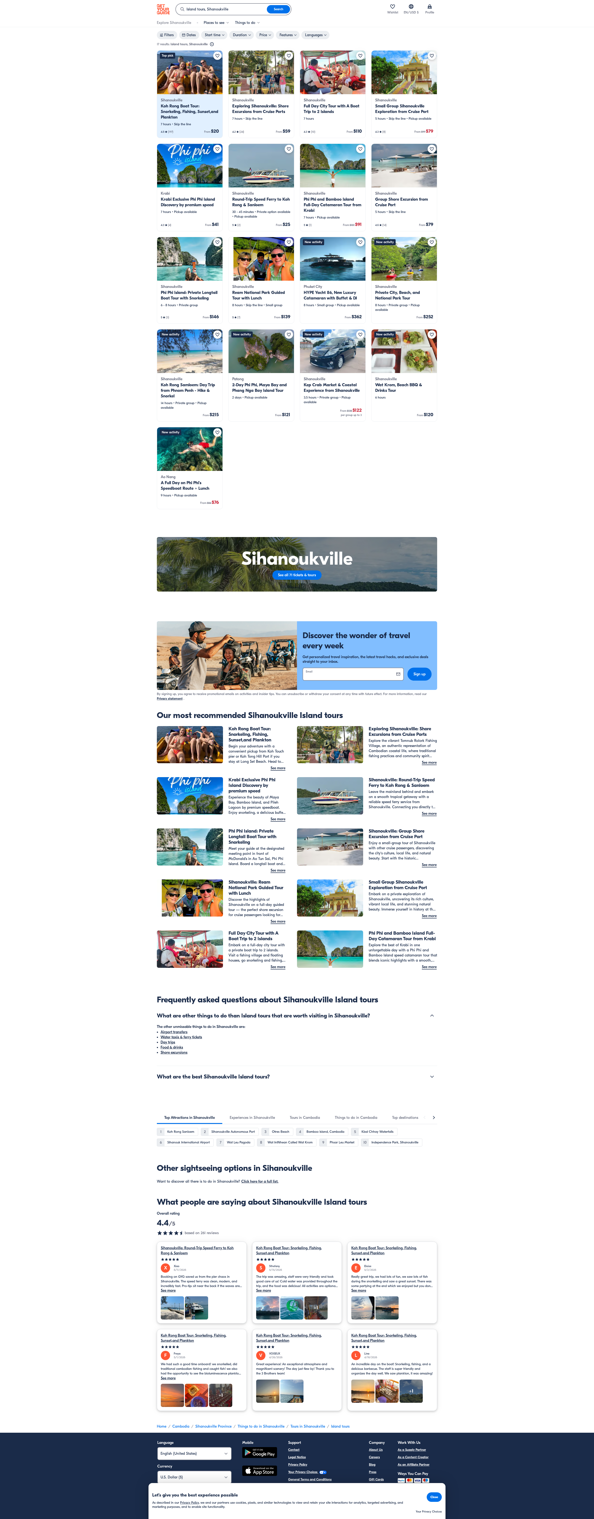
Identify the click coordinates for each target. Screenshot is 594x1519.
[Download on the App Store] (259, 1471)
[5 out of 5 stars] (202, 1260)
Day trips (168, 1042)
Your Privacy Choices (303, 1472)
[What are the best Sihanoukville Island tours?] (432, 1077)
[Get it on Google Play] (259, 1453)
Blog (372, 1465)
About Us (376, 1450)
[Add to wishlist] (217, 55)
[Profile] (429, 6)
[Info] (212, 44)
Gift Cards (376, 1479)
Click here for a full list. (259, 1181)
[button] (190, 94)
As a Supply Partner (412, 1450)
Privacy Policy (297, 1465)
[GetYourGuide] (163, 9)
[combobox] (221, 9)
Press (372, 1472)
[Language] (411, 6)
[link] (190, 94)
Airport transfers (174, 1032)
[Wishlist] (392, 6)
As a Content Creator (413, 1457)
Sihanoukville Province (213, 1426)
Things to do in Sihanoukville (261, 1426)
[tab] (189, 1117)
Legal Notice (297, 1457)
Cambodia (180, 1426)
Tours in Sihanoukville (308, 1426)
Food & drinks (172, 1047)
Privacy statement (170, 699)
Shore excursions (174, 1052)
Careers (374, 1457)
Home (161, 1426)
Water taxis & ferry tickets (181, 1037)
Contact (294, 1450)
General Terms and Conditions (310, 1479)
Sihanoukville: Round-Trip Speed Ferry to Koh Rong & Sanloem (197, 1250)
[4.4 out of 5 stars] (171, 1233)
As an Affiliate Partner (413, 1465)
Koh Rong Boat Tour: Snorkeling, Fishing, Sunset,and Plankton (289, 1250)
